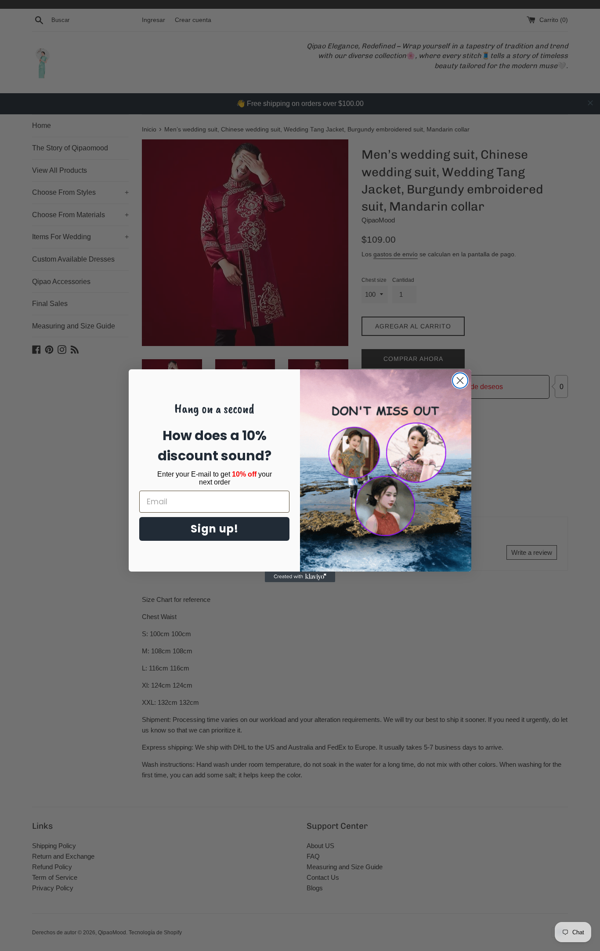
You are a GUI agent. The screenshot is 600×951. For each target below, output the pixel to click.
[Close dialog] (460, 380)
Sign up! (215, 528)
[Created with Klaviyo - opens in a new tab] (300, 577)
